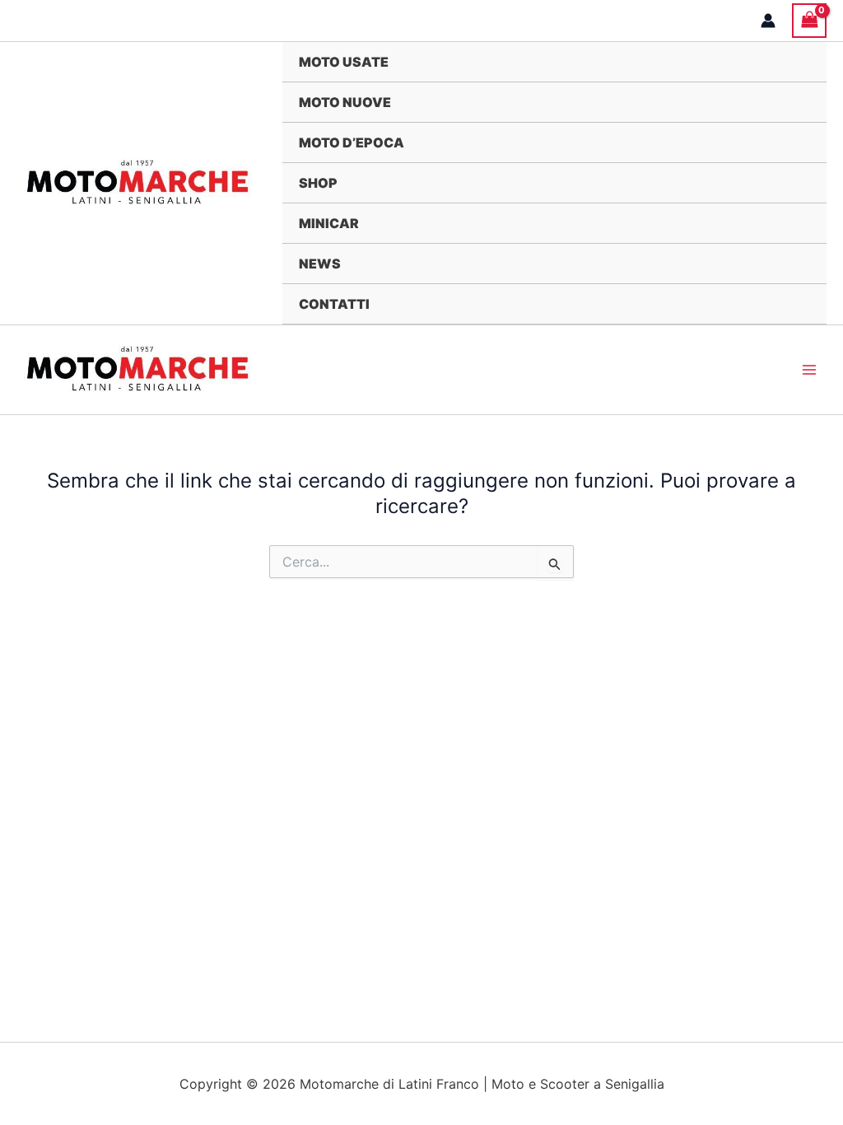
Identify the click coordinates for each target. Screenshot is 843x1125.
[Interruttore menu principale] (809, 369)
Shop (318, 183)
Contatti (334, 304)
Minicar (329, 223)
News (320, 263)
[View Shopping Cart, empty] (809, 20)
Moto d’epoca (351, 142)
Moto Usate (344, 62)
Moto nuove (345, 102)
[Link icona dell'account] (768, 20)
